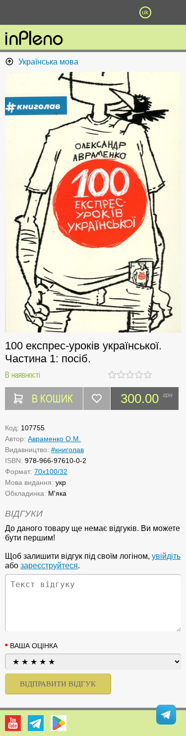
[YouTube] (13, 723)
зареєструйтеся (49, 565)
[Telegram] (36, 723)
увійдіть (166, 556)
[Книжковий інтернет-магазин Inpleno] (34, 38)
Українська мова (48, 62)
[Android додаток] (58, 723)
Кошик (119, 12)
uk (145, 12)
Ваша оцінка (34, 646)
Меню (41, 12)
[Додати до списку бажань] (96, 398)
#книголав (67, 450)
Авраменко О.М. (54, 439)
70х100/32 (50, 471)
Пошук (67, 12)
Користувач (93, 12)
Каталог (14, 12)
